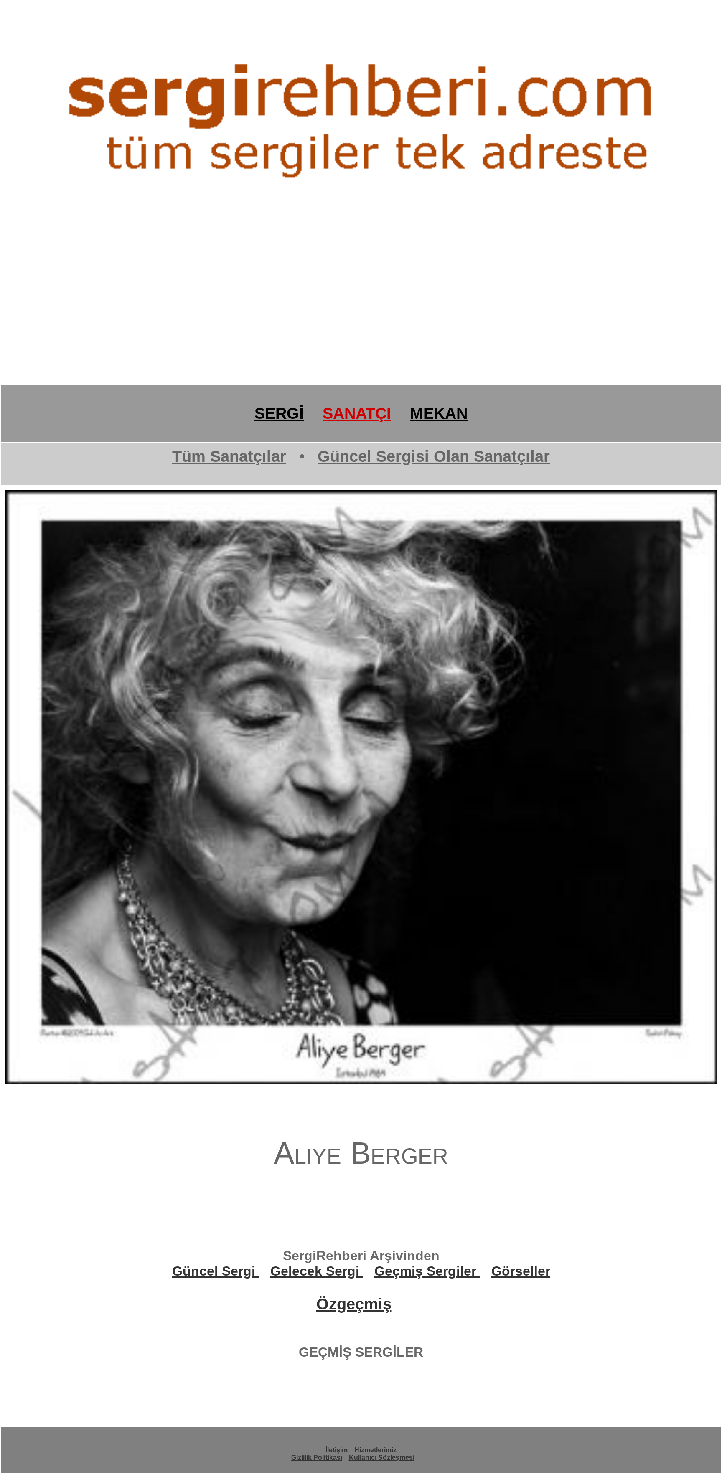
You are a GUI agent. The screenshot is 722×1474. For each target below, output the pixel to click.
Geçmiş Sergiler (427, 1271)
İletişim (336, 1450)
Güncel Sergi (215, 1271)
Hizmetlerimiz (375, 1450)
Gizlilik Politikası (316, 1457)
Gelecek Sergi (316, 1271)
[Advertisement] (250, 319)
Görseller (520, 1271)
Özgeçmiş (354, 1304)
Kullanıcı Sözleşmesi (381, 1457)
